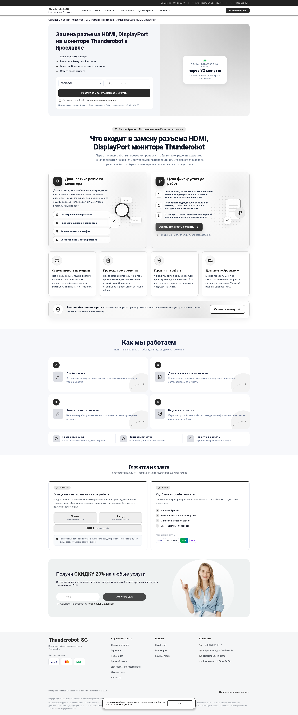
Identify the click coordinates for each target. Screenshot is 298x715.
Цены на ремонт (146, 10)
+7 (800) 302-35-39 (241, 3)
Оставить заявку (224, 309)
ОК (179, 703)
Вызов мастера (237, 10)
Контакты (165, 10)
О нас (98, 10)
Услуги (85, 10)
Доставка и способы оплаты (126, 667)
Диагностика (127, 10)
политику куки (149, 702)
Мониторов (161, 650)
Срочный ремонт (120, 661)
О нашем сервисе (120, 645)
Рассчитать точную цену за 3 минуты (104, 92)
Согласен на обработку (87, 603)
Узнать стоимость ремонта (176, 226)
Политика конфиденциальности (234, 692)
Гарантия (110, 10)
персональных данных (103, 100)
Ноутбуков (160, 645)
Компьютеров (162, 656)
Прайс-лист (117, 656)
